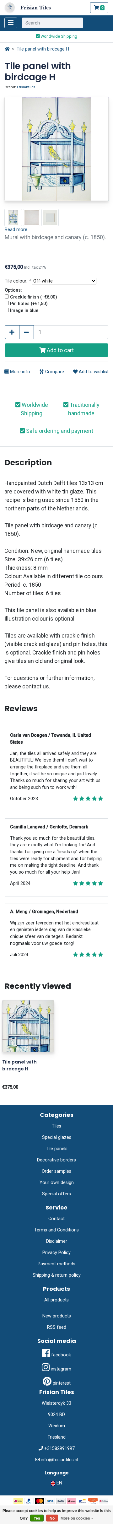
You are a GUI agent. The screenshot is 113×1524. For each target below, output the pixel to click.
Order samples (56, 1171)
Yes (37, 1518)
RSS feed (56, 1327)
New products (56, 1316)
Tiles (56, 1126)
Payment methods (56, 1264)
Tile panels (56, 1148)
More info (19, 371)
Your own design (57, 1182)
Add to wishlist (93, 371)
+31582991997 (59, 1448)
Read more (16, 229)
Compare (54, 371)
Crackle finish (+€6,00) (33, 297)
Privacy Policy (56, 1252)
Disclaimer (56, 1241)
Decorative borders (56, 1160)
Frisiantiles (26, 87)
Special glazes (56, 1137)
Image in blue (24, 310)
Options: (13, 290)
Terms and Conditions (56, 1230)
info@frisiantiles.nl (59, 1459)
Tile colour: (17, 281)
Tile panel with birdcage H (43, 49)
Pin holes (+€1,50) (29, 303)
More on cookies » (77, 1518)
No (52, 1518)
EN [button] (58, 1483)
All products (56, 1300)
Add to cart (60, 350)
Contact (56, 1218)
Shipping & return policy (57, 1275)
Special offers (56, 1194)
